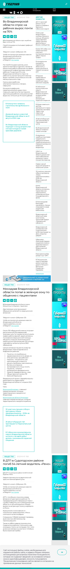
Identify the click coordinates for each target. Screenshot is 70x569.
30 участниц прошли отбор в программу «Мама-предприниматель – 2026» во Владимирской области (43, 177)
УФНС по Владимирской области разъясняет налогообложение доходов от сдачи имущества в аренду (43, 156)
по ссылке (15, 60)
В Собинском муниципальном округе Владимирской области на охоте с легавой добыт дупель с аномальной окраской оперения (43, 93)
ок (62, 552)
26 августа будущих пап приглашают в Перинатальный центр (42, 121)
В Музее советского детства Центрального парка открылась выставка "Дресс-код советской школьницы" (43, 110)
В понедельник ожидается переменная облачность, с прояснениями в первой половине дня (42, 67)
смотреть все (40, 273)
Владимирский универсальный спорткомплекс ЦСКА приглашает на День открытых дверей (43, 231)
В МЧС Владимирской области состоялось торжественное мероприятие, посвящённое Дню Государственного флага (42, 192)
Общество (9, 18)
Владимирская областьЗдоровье (15, 398)
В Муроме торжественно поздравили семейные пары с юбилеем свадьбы (42, 79)
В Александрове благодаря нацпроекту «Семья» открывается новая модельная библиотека (43, 206)
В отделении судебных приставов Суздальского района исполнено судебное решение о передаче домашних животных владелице (43, 141)
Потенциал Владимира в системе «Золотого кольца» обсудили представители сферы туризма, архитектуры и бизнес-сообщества (42, 39)
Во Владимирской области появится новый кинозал (42, 129)
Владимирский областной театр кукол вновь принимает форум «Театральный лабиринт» (42, 219)
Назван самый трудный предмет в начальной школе (43, 165)
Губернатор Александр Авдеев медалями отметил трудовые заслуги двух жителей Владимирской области (42, 245)
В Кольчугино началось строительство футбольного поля (17, 106)
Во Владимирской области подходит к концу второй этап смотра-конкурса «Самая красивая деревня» (18, 128)
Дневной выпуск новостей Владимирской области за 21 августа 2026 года (17, 116)
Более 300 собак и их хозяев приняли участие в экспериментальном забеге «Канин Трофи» (43, 53)
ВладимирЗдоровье (11, 389)
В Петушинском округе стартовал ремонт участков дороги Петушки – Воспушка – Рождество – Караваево (42, 265)
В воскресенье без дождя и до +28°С (42, 254)
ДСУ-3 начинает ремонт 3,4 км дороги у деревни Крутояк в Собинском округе (42, 25)
